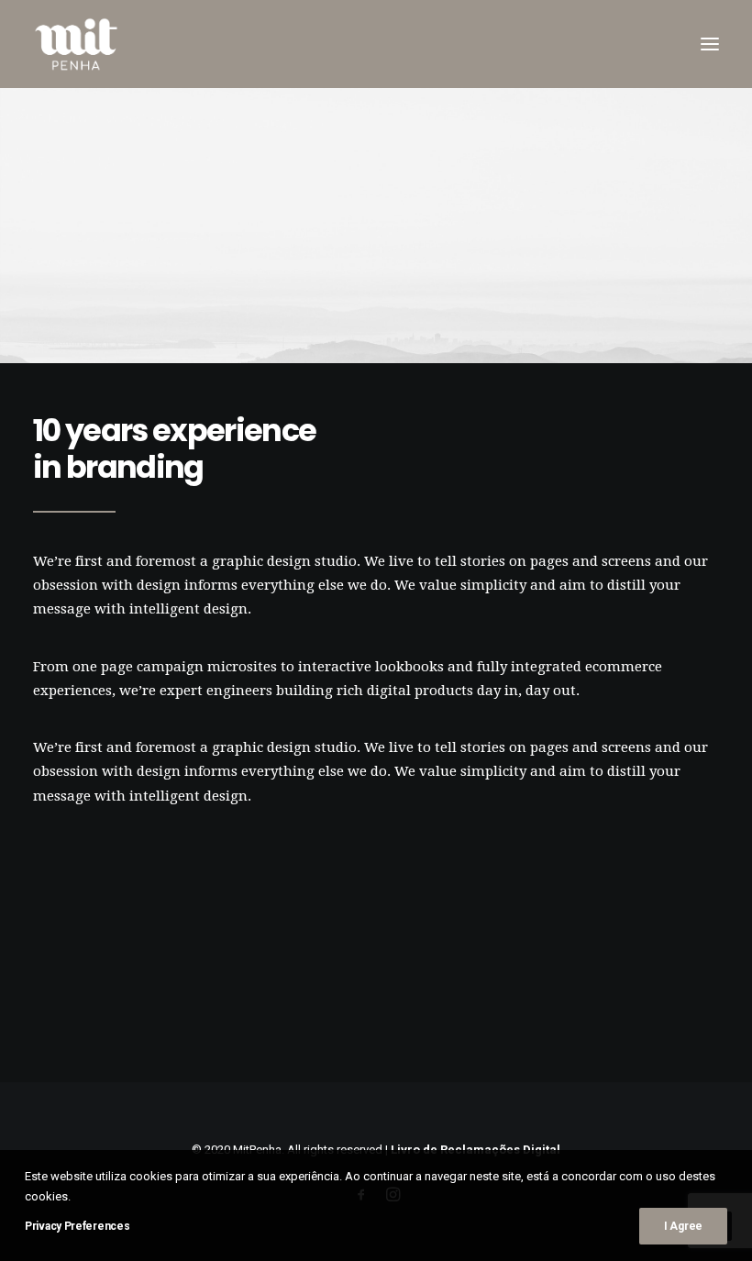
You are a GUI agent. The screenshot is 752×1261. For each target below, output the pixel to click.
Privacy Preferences (77, 1226)
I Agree (683, 1226)
